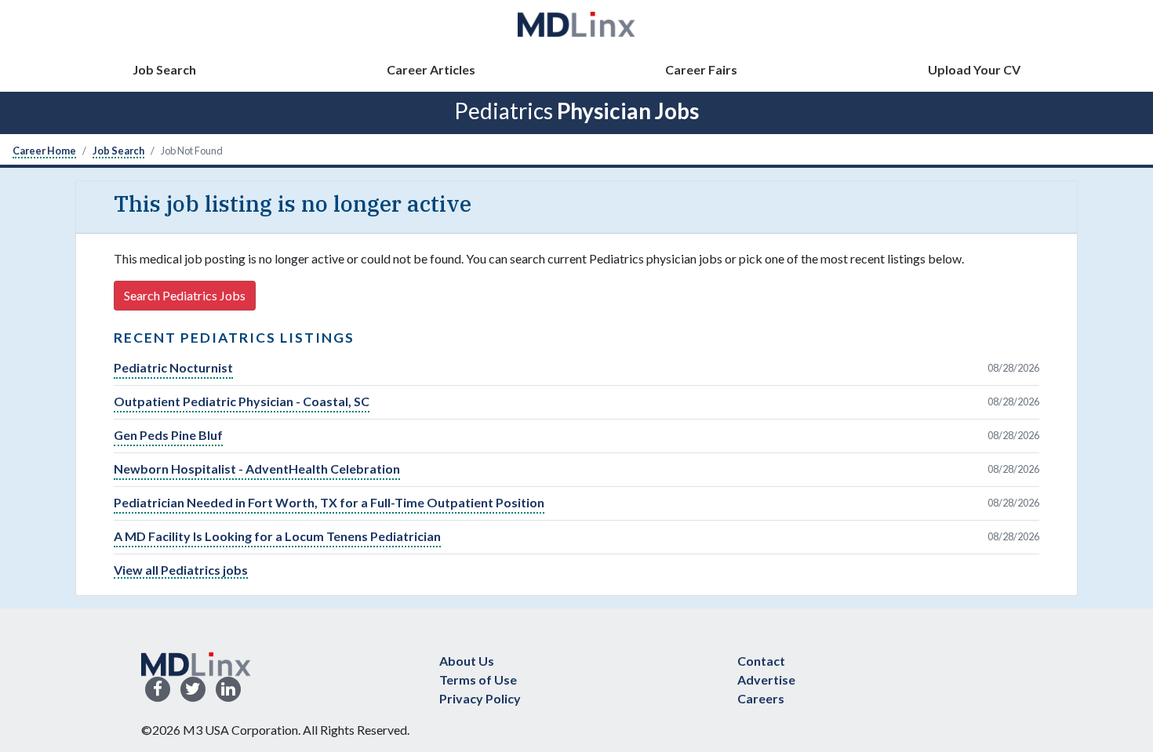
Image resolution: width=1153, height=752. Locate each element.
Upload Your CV (974, 69)
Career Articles (431, 69)
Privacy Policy (480, 698)
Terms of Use (478, 679)
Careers (760, 698)
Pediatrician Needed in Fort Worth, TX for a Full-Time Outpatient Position (329, 502)
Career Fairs (701, 69)
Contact (761, 660)
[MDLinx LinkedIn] (228, 689)
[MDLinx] (576, 24)
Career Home (44, 150)
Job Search (164, 69)
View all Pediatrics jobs (181, 569)
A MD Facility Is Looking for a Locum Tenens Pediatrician (277, 536)
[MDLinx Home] (196, 662)
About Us (466, 660)
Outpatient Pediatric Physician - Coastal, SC (241, 401)
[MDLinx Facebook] (157, 689)
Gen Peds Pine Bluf (168, 434)
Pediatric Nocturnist (173, 367)
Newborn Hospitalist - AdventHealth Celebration (257, 468)
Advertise (766, 679)
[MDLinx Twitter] (193, 689)
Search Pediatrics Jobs (185, 295)
